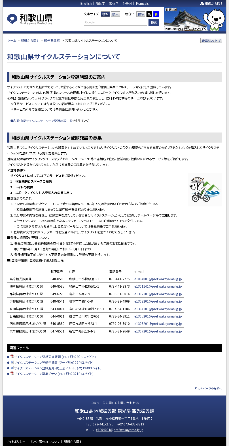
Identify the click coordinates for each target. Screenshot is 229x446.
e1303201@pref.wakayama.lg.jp (158, 301)
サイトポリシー (15, 441)
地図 (147, 418)
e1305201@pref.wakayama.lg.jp (158, 316)
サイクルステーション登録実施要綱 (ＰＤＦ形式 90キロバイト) (55, 356)
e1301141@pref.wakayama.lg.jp (158, 286)
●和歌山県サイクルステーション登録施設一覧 (41, 120)
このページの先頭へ (210, 388)
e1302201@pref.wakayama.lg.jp (158, 294)
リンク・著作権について (45, 441)
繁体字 (114, 3)
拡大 (115, 14)
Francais (142, 3)
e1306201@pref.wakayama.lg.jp (158, 323)
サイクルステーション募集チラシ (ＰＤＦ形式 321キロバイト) (53, 373)
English (86, 3)
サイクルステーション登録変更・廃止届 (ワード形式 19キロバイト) (57, 368)
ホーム (11, 40)
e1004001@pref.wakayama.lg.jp (158, 279)
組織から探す (214, 3)
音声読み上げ (211, 40)
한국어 (127, 3)
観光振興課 (52, 40)
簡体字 (100, 3)
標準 (105, 14)
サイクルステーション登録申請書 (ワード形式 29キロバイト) (53, 362)
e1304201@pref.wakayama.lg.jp (158, 309)
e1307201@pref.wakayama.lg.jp (158, 331)
